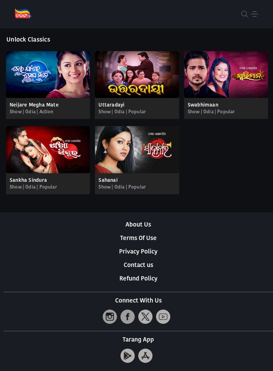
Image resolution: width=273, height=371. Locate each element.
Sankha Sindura (28, 180)
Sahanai (107, 180)
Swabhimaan (203, 105)
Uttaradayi (111, 105)
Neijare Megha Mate (34, 105)
